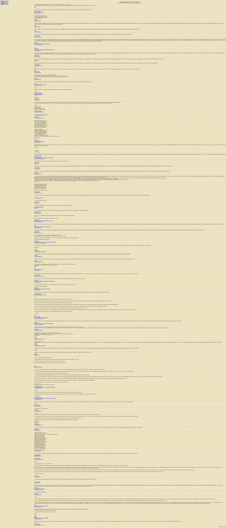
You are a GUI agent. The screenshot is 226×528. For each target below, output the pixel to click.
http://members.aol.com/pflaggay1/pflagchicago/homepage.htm (45, 387)
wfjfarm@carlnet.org (37, 72)
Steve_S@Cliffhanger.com (38, 318)
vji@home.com (36, 202)
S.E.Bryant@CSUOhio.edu (38, 276)
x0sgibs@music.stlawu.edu (39, 117)
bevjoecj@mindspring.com (38, 261)
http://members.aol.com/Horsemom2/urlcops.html (42, 226)
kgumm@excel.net (37, 142)
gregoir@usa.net (37, 289)
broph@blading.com (37, 94)
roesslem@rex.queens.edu (38, 459)
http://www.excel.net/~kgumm (39, 141)
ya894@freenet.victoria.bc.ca (39, 338)
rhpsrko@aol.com (37, 270)
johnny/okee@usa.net (38, 411)
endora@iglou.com (37, 20)
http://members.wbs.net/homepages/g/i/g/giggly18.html (43, 220)
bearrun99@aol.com (37, 232)
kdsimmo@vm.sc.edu (38, 36)
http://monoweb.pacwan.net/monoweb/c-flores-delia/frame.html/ (45, 242)
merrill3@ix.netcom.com (38, 65)
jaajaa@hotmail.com (37, 79)
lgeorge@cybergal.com (38, 85)
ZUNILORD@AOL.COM (38, 197)
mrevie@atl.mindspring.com (39, 324)
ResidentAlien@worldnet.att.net (39, 158)
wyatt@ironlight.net (37, 494)
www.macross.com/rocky (38, 269)
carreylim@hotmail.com (38, 330)
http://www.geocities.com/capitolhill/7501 (41, 505)
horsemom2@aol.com (38, 227)
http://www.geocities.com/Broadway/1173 (41, 317)
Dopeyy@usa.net (37, 168)
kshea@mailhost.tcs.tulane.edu (39, 345)
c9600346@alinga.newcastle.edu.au (40, 294)
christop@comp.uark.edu (38, 489)
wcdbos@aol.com (37, 99)
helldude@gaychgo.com (38, 367)
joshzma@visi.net (37, 482)
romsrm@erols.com (37, 50)
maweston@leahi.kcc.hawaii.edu (39, 251)
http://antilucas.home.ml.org (39, 12)
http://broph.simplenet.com (38, 93)
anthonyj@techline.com (38, 44)
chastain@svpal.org (37, 192)
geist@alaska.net (37, 56)
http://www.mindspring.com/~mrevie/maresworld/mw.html (44, 323)
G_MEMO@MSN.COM (38, 256)
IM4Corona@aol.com (37, 31)
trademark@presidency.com (39, 111)
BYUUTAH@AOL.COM (38, 506)
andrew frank (36, 163)
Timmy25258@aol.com (38, 399)
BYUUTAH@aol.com (37, 518)
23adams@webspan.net (38, 221)
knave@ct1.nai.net (37, 13)
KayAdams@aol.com (38, 173)
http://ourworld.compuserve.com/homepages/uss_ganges (44, 157)
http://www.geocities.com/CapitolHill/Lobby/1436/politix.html (44, 49)
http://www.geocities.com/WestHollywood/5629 (42, 288)
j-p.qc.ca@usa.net (37, 476)
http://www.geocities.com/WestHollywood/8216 (42, 43)
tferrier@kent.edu (37, 26)
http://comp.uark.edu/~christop (39, 488)
